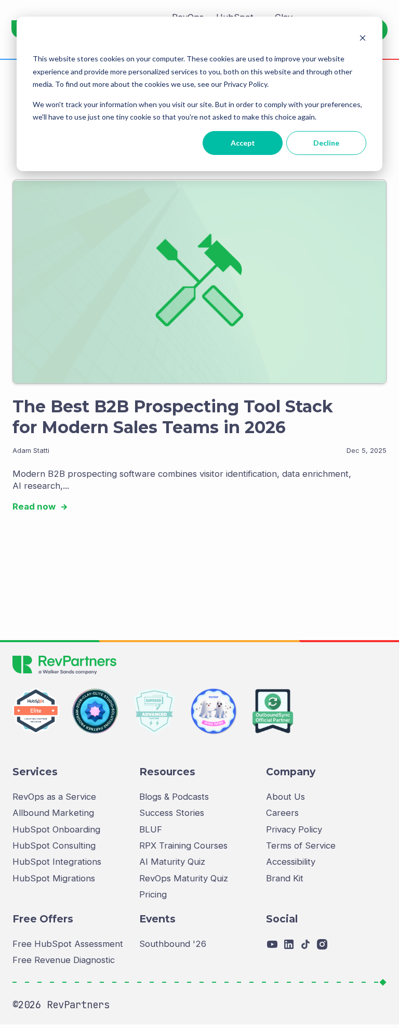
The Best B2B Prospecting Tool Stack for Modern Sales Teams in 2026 (172, 416)
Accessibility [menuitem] (290, 861)
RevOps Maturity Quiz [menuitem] (183, 878)
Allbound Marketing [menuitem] (53, 813)
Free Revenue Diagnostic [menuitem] (63, 960)
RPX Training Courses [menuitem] (183, 845)
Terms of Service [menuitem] (301, 845)
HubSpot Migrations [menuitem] (53, 878)
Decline (326, 142)
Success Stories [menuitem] (171, 813)
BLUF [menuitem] (150, 829)
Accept (243, 142)
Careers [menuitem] (282, 813)
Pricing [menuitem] (153, 894)
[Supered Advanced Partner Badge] (154, 711)
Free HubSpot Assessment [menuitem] (67, 944)
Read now (35, 506)
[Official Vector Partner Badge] (213, 711)
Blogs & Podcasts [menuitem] (174, 796)
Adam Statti (30, 450)
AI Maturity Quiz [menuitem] (172, 861)
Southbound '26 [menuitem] (172, 944)
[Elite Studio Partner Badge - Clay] (95, 711)
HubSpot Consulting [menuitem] (54, 845)
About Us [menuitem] (285, 796)
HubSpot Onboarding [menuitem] (56, 829)
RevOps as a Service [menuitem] (54, 796)
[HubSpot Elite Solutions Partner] (35, 711)
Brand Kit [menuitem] (284, 878)
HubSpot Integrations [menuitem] (56, 861)
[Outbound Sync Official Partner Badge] (272, 711)
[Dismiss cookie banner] (362, 39)
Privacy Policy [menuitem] (294, 829)
